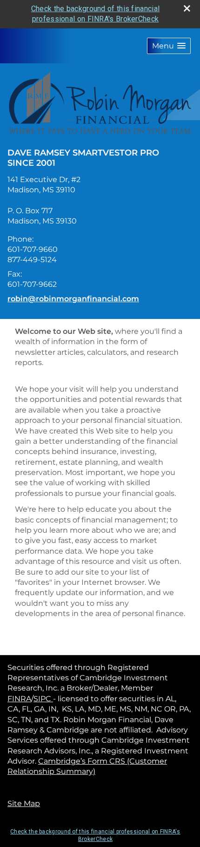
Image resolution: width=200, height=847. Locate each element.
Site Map (23, 803)
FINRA (19, 698)
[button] (169, 46)
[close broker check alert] (187, 8)
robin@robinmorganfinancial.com (73, 298)
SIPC (43, 698)
